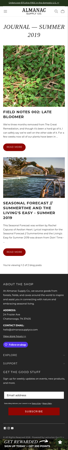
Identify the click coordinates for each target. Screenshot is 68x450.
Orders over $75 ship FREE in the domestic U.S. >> (34, 3)
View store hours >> (14, 336)
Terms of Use (36, 403)
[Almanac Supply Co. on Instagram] (8, 429)
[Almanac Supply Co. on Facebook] (5, 429)
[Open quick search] (56, 11)
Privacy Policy (47, 403)
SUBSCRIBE (34, 411)
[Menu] (5, 11)
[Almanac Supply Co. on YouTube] (12, 429)
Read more (14, 147)
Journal (16, 26)
